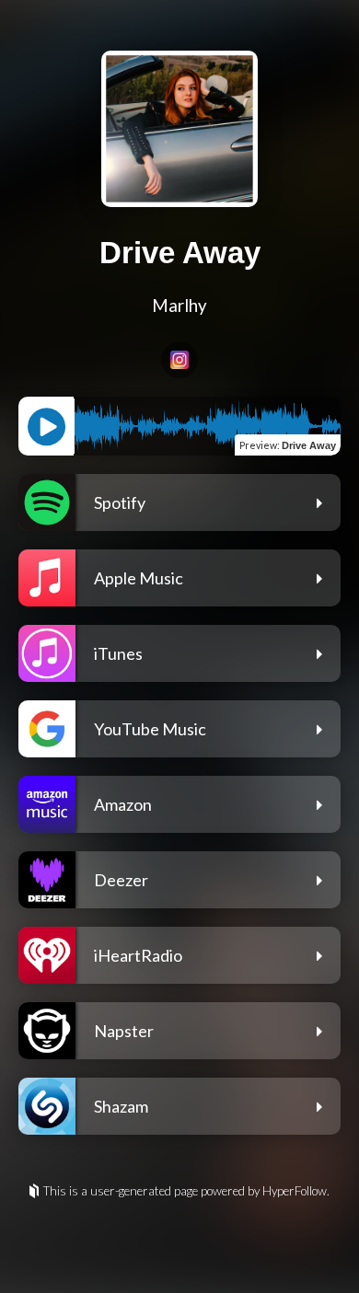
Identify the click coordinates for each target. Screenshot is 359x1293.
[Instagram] (179, 359)
